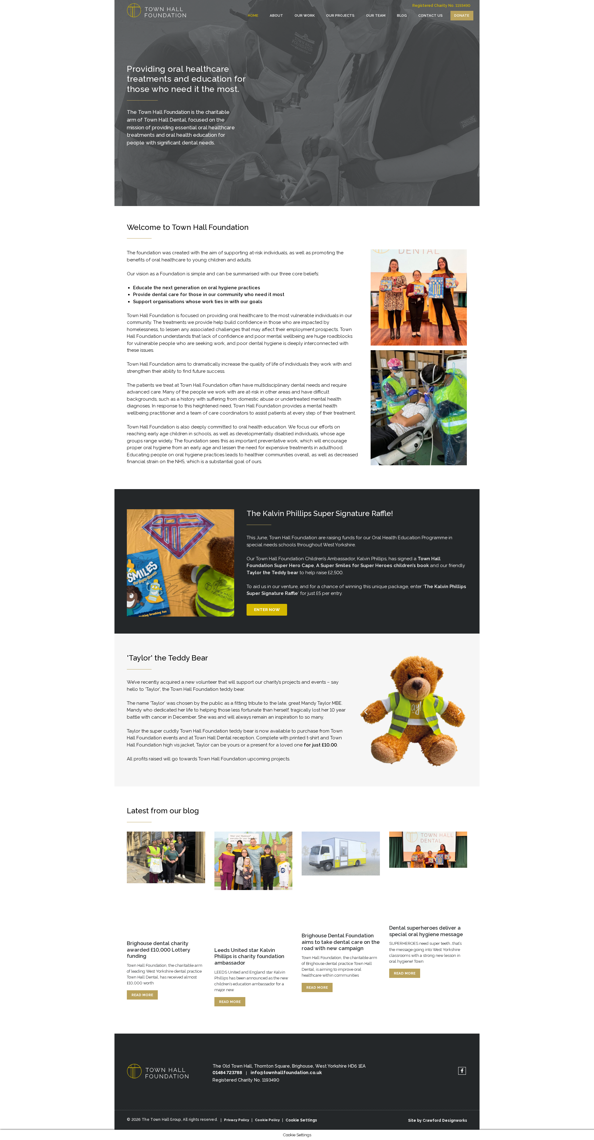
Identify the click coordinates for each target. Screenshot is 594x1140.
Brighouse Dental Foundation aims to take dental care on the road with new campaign (341, 941)
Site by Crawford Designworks (437, 1120)
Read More (142, 995)
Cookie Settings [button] (301, 1120)
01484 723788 (227, 1072)
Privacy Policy (236, 1120)
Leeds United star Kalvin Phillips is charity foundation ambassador (249, 956)
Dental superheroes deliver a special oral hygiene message (426, 931)
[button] (366, 712)
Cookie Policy (267, 1120)
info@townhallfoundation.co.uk (286, 1072)
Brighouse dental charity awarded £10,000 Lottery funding (158, 949)
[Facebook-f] (462, 1071)
